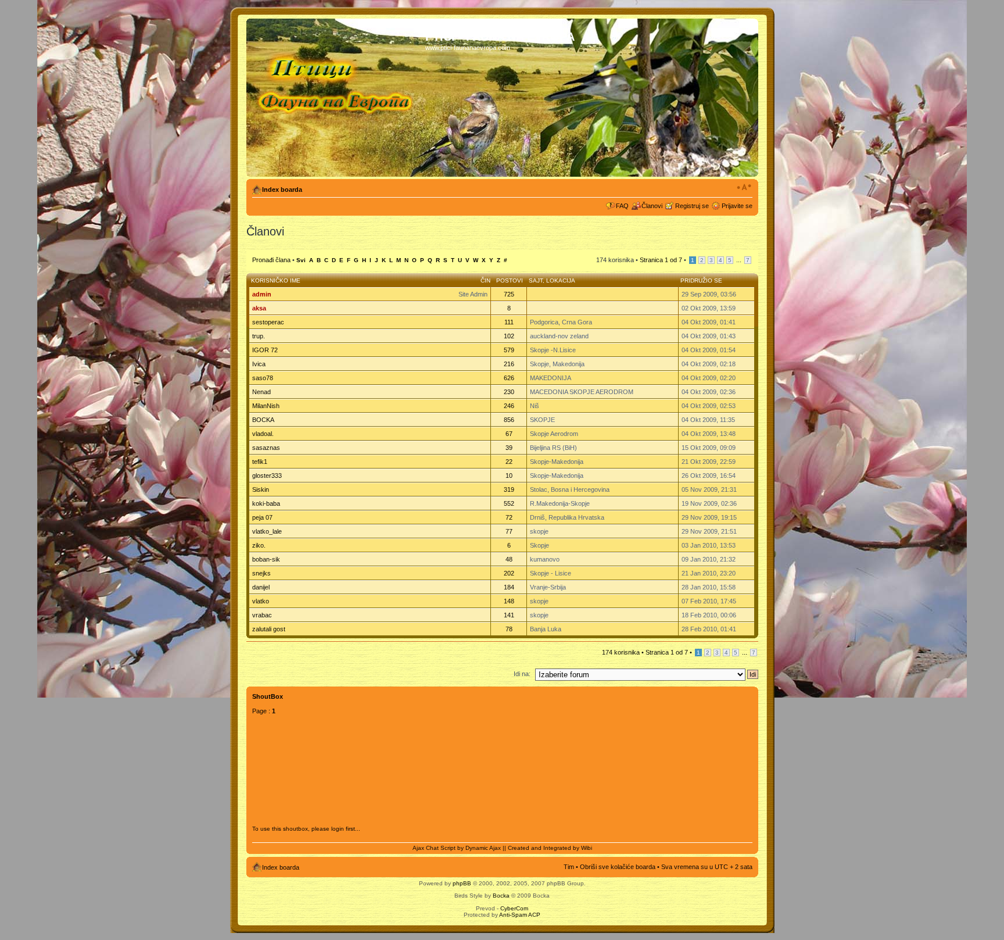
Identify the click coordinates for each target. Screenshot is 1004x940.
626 (509, 377)
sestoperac (268, 322)
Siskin (260, 489)
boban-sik (266, 559)
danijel (261, 587)
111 (509, 322)
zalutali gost (268, 629)
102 (509, 336)
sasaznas (266, 447)
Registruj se (692, 205)
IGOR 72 (265, 349)
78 (508, 629)
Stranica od (661, 259)
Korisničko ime (275, 280)
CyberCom (514, 908)
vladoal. (263, 433)
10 (508, 475)
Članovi (651, 205)
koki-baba (266, 503)
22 (508, 461)
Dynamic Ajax (483, 848)
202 (509, 573)
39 (508, 447)
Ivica (259, 363)
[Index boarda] (337, 98)
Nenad (261, 391)
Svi (301, 260)
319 (509, 489)
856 (509, 419)
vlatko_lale (267, 531)
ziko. (259, 545)
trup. (258, 336)
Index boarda (282, 189)
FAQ (622, 205)
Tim (569, 866)
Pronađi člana (271, 259)
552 (509, 503)
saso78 (262, 377)
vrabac (262, 615)
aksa (259, 308)
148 (509, 601)
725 (509, 294)
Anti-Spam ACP (519, 915)
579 (509, 349)
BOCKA (263, 419)
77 (508, 531)
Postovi (509, 280)
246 (509, 405)
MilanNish (265, 405)
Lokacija (560, 280)
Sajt (536, 280)
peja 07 (262, 517)
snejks (261, 573)
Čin (485, 280)
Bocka (501, 895)
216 (509, 363)
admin (261, 294)
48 (508, 559)
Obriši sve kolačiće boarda (617, 866)
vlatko (260, 601)
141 (509, 615)
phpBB (462, 883)
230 (509, 391)
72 (508, 517)
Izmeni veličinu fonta (744, 187)
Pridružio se (701, 280)
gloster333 (267, 475)
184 (509, 587)
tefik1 (259, 461)
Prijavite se (737, 205)
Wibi (586, 848)
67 (508, 433)
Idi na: (522, 673)
